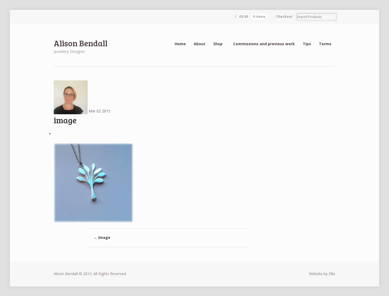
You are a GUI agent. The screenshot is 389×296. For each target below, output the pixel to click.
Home (180, 43)
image (101, 237)
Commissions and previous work (264, 43)
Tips (307, 43)
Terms (325, 43)
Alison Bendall (80, 43)
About (199, 43)
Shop (218, 43)
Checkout (284, 16)
